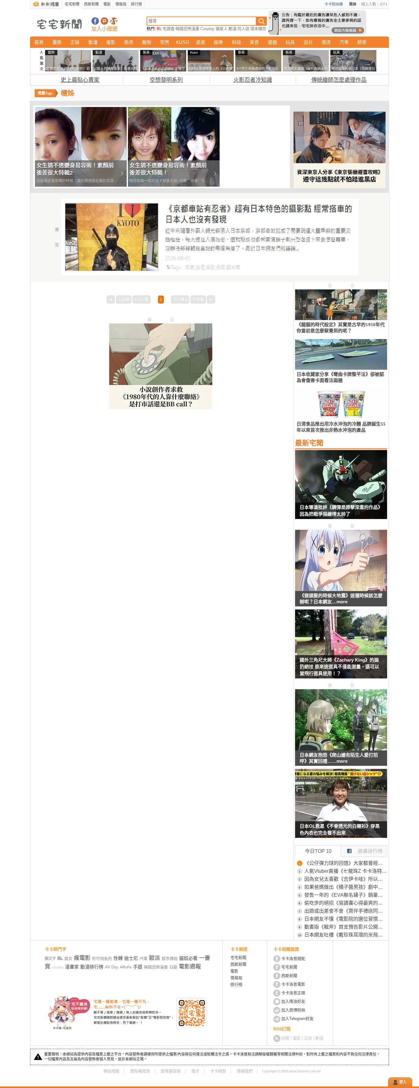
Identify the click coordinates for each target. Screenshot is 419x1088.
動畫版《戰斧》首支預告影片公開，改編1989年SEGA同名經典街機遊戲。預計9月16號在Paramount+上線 (345, 927)
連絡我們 (245, 1071)
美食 (254, 42)
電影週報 (190, 967)
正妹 (74, 42)
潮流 (326, 42)
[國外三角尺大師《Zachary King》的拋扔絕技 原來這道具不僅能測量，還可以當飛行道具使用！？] (341, 647)
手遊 (137, 966)
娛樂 (218, 42)
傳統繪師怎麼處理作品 (339, 80)
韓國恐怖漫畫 (187, 28)
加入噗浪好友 (104, 21)
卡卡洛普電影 (293, 984)
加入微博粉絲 (293, 1010)
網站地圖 (111, 1071)
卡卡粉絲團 (334, 4)
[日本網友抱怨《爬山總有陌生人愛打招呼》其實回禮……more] (341, 748)
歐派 (154, 958)
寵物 (146, 42)
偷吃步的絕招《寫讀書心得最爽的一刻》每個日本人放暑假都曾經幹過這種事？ (345, 903)
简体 (352, 4)
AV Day (111, 967)
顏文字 (50, 958)
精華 (362, 42)
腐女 (68, 958)
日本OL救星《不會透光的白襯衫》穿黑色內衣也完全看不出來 (340, 829)
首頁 (39, 42)
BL (159, 28)
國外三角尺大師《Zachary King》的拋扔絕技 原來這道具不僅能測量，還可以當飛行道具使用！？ (339, 666)
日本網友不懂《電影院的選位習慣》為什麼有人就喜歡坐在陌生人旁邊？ (345, 919)
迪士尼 (131, 958)
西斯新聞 (91, 4)
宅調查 (169, 28)
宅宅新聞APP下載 (113, 21)
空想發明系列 (166, 80)
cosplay (57, 967)
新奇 (128, 42)
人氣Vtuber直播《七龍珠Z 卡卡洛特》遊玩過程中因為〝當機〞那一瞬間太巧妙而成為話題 (345, 871)
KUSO (182, 42)
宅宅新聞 (72, 4)
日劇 (173, 967)
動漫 (232, 28)
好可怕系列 (102, 958)
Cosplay (207, 28)
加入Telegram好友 (297, 1018)
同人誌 (243, 28)
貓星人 (222, 28)
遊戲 (272, 42)
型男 (164, 42)
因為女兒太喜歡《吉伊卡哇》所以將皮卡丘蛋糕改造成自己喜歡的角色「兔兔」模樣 (345, 879)
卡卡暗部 (218, 1071)
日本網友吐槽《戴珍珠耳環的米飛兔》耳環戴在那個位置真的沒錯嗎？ (345, 934)
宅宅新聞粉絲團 (95, 21)
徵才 (195, 1071)
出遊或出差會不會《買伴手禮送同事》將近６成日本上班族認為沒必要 (345, 911)
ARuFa (126, 967)
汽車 (344, 42)
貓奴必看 (188, 958)
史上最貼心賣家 (80, 80)
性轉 (118, 958)
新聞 (285, 1038)
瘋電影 (82, 958)
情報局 (120, 4)
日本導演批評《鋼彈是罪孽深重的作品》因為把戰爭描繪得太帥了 (341, 511)
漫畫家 (72, 966)
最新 (57, 42)
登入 (403, 1082)
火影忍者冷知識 (252, 80)
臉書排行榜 (370, 851)
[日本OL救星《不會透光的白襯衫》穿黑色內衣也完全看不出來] (341, 807)
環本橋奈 (258, 28)
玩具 (290, 42)
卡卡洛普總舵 (293, 958)
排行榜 (136, 4)
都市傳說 (170, 958)
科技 (236, 42)
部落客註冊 (171, 1071)
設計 (308, 42)
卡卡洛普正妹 (293, 993)
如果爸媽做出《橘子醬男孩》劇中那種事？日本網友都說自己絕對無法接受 (345, 887)
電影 (107, 4)
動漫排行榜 (91, 966)
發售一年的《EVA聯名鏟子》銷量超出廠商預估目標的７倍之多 (345, 895)
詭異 (200, 42)
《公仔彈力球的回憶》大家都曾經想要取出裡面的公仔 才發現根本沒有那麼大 (345, 863)
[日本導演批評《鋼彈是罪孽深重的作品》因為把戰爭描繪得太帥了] (341, 488)
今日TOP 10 (318, 851)
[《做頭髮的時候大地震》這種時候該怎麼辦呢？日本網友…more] (341, 589)
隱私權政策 (140, 1071)
